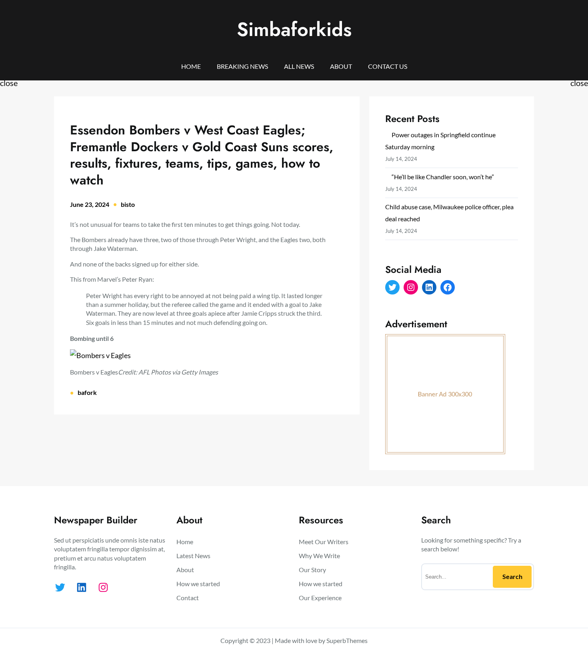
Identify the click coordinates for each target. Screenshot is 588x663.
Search (512, 576)
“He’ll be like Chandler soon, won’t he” (443, 176)
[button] (207, 355)
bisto (128, 204)
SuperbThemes (347, 640)
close (9, 83)
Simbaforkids (294, 29)
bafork (87, 392)
